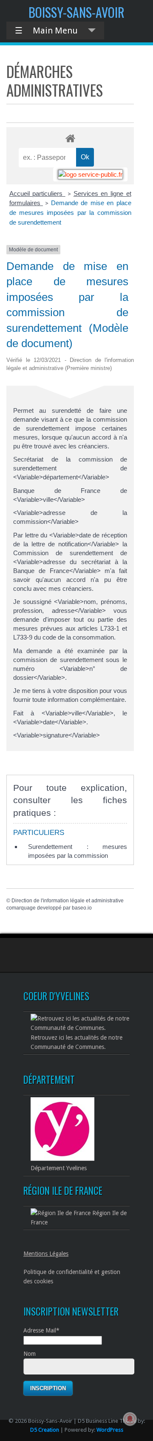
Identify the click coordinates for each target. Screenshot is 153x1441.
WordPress (109, 1430)
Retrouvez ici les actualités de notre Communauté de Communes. (76, 1042)
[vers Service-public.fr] (90, 174)
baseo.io (82, 908)
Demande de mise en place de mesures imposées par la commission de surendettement (70, 212)
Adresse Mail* (41, 1330)
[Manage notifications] (130, 1419)
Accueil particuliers (37, 193)
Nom (29, 1353)
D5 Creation (44, 1430)
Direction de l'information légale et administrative (67, 901)
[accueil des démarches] (70, 138)
